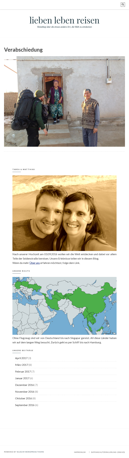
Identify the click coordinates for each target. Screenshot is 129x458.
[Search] (123, 5)
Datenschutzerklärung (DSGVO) (108, 452)
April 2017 (21, 358)
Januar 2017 (22, 378)
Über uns (34, 262)
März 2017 (21, 364)
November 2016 (24, 391)
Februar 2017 (23, 371)
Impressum (80, 452)
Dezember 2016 (24, 384)
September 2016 (24, 405)
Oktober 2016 (23, 398)
